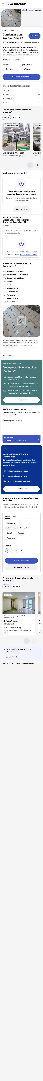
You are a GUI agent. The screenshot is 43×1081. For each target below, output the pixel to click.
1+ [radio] (7, 550)
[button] (19, 613)
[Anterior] (30, 165)
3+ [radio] (17, 550)
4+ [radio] (22, 550)
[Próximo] (37, 165)
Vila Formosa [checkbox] (11, 528)
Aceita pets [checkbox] (11, 538)
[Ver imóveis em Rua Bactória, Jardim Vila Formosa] (31, 10)
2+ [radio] (12, 550)
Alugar (6, 117)
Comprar (16, 117)
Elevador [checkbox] (10, 533)
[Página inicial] (16, 4)
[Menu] (3, 4)
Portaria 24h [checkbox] (24, 528)
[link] (21, 561)
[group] (19, 613)
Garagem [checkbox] (21, 533)
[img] (16, 137)
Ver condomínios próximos (21, 77)
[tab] (7, 516)
